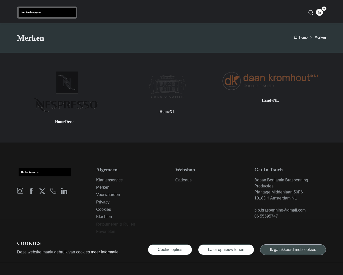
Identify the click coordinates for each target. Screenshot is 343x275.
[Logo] (47, 12)
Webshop (181, 12)
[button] (311, 13)
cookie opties (170, 249)
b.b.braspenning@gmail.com (280, 210)
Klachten (104, 217)
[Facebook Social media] (31, 192)
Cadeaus (183, 180)
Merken (102, 187)
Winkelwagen (210, 12)
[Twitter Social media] (42, 192)
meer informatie (105, 252)
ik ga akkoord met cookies (293, 249)
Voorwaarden (108, 194)
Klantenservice (109, 180)
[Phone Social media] (53, 192)
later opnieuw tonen (226, 249)
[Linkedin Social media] (64, 192)
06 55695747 (266, 216)
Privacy (102, 202)
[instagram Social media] (20, 192)
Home (159, 12)
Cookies (103, 209)
